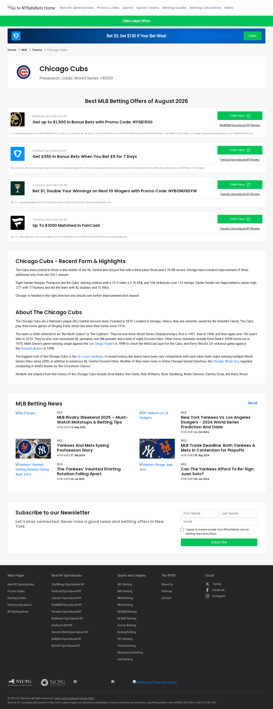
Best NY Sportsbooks (21, 584)
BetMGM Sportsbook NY (67, 604)
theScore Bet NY (62, 625)
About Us (167, 584)
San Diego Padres (101, 344)
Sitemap (166, 591)
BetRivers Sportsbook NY (67, 618)
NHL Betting (125, 591)
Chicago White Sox (226, 361)
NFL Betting (125, 584)
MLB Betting (125, 604)
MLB (24, 50)
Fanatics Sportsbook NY (67, 611)
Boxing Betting (127, 632)
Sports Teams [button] (147, 7)
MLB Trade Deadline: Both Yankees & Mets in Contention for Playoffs (218, 448)
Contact (166, 598)
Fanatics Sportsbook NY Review (240, 228)
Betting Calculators (205, 7)
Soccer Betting (127, 625)
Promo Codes (108, 7)
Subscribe (219, 542)
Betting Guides (174, 7)
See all (252, 403)
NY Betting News (18, 611)
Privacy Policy (87, 698)
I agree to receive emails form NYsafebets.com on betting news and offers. (217, 531)
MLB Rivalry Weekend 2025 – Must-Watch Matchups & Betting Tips (92, 420)
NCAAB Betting (127, 611)
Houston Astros (32, 348)
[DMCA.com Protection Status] (155, 682)
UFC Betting (125, 638)
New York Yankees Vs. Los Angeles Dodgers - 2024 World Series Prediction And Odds (215, 422)
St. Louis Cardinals (90, 356)
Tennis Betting (127, 645)
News (229, 7)
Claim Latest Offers (136, 21)
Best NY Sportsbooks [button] (77, 7)
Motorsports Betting (130, 652)
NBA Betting (125, 598)
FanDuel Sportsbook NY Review (240, 159)
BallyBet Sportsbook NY (66, 638)
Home (12, 50)
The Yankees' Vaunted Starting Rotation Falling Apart (89, 471)
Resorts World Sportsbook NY (70, 632)
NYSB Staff (63, 427)
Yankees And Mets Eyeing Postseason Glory (83, 448)
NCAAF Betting (127, 618)
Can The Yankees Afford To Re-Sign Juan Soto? (217, 471)
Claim (252, 36)
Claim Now (237, 116)
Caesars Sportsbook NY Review (240, 194)
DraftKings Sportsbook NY (68, 584)
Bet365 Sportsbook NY (66, 645)
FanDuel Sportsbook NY (66, 591)
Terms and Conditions (66, 698)
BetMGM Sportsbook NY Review (240, 125)
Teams (37, 50)
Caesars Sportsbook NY (66, 598)
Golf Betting (125, 659)
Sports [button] (128, 7)
